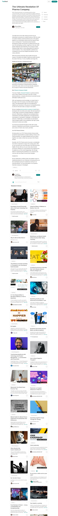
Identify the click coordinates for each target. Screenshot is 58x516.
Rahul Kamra (34, 277)
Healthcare (15, 167)
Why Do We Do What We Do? (18, 237)
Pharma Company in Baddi (21, 90)
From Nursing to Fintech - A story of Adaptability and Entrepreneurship (19, 506)
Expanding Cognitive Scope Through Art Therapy (37, 418)
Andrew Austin (15, 456)
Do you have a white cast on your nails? (38, 474)
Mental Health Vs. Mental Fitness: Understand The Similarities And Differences (19, 418)
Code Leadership (34, 445)
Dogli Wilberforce (15, 426)
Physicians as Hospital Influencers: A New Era (36, 388)
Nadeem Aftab (34, 366)
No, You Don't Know (16, 478)
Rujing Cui (34, 423)
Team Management (15, 235)
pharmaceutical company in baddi (28, 109)
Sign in (49, 1)
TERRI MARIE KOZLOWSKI (17, 304)
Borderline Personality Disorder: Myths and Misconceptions (38, 329)
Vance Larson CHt (15, 242)
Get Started (54, 1)
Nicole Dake (34, 214)
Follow (38, 174)
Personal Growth (34, 233)
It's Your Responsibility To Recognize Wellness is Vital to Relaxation (18, 296)
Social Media (33, 385)
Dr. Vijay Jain (14, 332)
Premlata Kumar (35, 336)
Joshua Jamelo (35, 509)
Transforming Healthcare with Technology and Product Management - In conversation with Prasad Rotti (18, 357)
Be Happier (13, 326)
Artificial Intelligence (15, 445)
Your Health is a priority (36, 503)
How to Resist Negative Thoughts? (36, 359)
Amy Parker (34, 307)
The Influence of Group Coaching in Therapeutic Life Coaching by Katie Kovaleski (19, 265)
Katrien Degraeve (15, 395)
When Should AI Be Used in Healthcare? (16, 449)
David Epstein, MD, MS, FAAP (37, 396)
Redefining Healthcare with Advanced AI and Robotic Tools (38, 299)
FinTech (13, 502)
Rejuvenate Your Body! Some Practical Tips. (18, 388)
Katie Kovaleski (35, 246)
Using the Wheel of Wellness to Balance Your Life (38, 207)
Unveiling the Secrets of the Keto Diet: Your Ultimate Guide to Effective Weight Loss (38, 269)
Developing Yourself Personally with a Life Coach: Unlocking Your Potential (19, 208)
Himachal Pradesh (25, 92)
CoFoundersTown (15, 365)
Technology (33, 296)
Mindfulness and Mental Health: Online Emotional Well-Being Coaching (38, 238)
